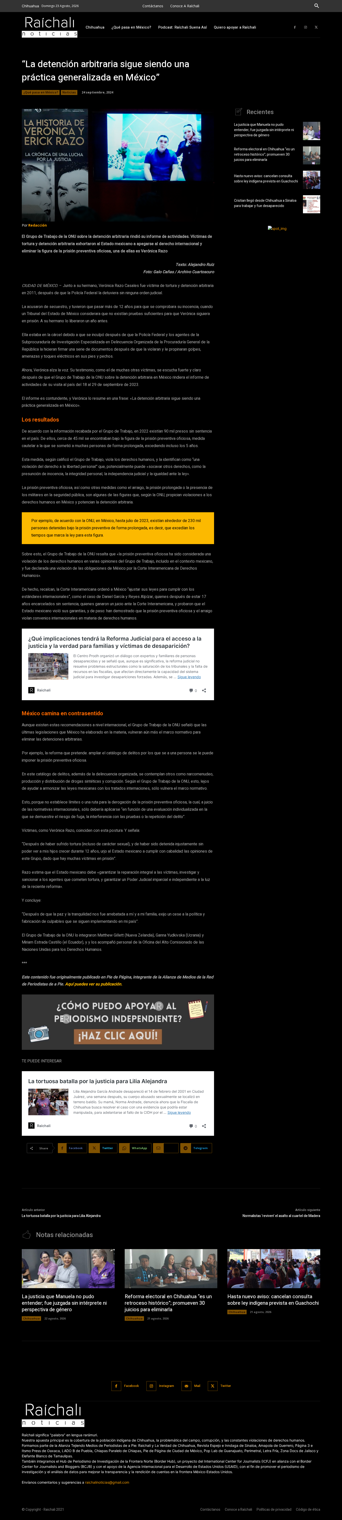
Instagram (166, 1385)
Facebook (131, 1385)
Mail (197, 1385)
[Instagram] (305, 27)
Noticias (69, 92)
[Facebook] (295, 27)
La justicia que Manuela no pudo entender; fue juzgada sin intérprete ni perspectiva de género (264, 130)
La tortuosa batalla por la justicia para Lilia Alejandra (61, 1216)
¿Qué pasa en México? (40, 92)
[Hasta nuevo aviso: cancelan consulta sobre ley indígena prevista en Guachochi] (311, 180)
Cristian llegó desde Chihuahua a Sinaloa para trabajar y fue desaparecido (265, 203)
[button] (316, 6)
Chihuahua (31, 1318)
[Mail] (186, 1386)
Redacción (37, 225)
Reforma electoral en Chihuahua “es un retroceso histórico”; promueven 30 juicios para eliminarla (264, 154)
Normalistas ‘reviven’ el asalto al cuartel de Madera (281, 1216)
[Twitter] (316, 27)
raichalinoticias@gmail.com (107, 1482)
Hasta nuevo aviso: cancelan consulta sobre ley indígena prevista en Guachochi (266, 178)
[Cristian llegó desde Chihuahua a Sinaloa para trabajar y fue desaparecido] (311, 204)
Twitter (226, 1385)
